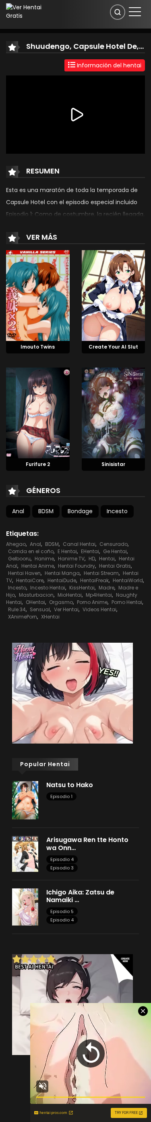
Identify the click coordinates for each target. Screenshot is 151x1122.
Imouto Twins (38, 346)
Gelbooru (19, 558)
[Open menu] (135, 11)
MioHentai (70, 594)
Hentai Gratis (115, 565)
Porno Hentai (127, 602)
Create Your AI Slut (113, 346)
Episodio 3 (62, 868)
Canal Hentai (79, 544)
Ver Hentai (66, 609)
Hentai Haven (24, 573)
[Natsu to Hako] (25, 800)
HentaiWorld (128, 580)
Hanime (44, 558)
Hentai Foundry (76, 565)
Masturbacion (36, 594)
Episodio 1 (61, 796)
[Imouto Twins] (38, 295)
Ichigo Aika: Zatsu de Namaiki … (80, 896)
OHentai (35, 602)
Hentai (107, 558)
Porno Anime (92, 602)
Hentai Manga (62, 573)
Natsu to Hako (69, 785)
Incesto (117, 511)
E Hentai (67, 551)
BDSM (46, 511)
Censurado (113, 544)
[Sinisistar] (113, 412)
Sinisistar (113, 464)
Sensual (40, 609)
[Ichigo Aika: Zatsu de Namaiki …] (25, 907)
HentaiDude (62, 580)
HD (92, 558)
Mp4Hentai (99, 594)
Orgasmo (61, 602)
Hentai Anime (37, 565)
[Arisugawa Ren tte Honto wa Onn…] (25, 853)
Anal (18, 511)
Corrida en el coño (31, 551)
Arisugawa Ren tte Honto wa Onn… (87, 843)
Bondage (80, 511)
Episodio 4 (62, 859)
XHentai (50, 616)
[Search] (117, 12)
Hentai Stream (101, 573)
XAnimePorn (22, 616)
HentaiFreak (94, 580)
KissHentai (82, 587)
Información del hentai (108, 65)
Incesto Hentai (47, 587)
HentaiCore (29, 580)
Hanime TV (71, 558)
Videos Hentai (99, 609)
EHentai (90, 551)
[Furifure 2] (38, 412)
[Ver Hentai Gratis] (27, 11)
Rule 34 (17, 609)
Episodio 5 (62, 911)
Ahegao (16, 544)
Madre (106, 587)
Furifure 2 (38, 464)
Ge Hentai (115, 551)
